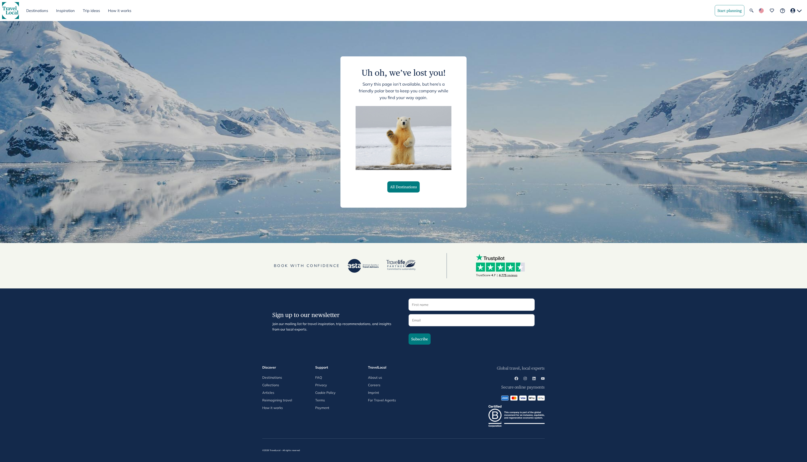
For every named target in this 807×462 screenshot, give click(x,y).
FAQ (318, 377)
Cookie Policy (325, 392)
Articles (268, 392)
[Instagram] (525, 379)
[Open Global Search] (751, 10)
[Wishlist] (771, 10)
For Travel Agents (382, 400)
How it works (119, 10)
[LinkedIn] (534, 379)
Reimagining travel (277, 400)
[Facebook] (516, 379)
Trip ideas (91, 10)
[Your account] (796, 10)
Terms (320, 400)
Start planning (729, 10)
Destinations (272, 377)
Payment (322, 408)
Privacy (321, 385)
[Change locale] (761, 10)
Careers (374, 385)
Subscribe (419, 339)
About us (375, 377)
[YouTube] (543, 379)
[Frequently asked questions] (782, 10)
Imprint (373, 392)
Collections (270, 385)
